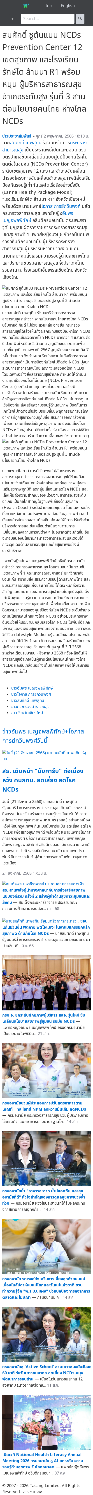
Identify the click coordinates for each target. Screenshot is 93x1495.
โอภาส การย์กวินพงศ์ (61, 206)
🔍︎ (80, 19)
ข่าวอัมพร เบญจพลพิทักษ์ (32, 688)
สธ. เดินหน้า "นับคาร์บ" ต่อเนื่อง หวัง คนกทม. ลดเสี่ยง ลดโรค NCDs (42, 780)
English (68, 6)
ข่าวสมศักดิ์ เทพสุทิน (27, 701)
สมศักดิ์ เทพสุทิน (26, 142)
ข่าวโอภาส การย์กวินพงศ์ (31, 694)
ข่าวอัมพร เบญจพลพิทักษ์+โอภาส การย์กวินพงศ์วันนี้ (43, 736)
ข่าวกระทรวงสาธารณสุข (30, 707)
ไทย (49, 6)
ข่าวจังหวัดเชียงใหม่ (27, 713)
